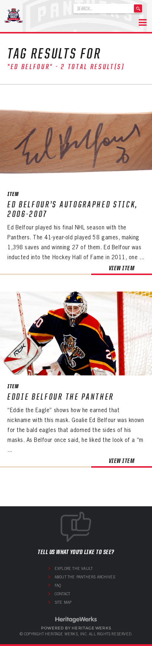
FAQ (58, 585)
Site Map (63, 602)
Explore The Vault (74, 568)
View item (122, 267)
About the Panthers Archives (85, 576)
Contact (62, 593)
